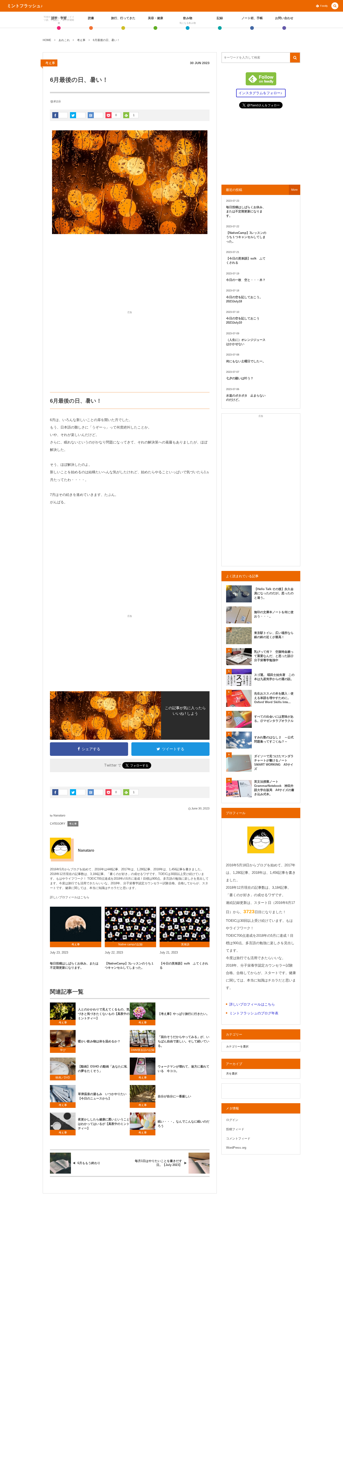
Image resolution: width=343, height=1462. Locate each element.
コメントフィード (238, 1138)
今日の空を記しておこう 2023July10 (244, 320)
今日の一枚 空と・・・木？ (246, 280)
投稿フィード (235, 1129)
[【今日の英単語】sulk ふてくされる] (185, 924)
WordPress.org (236, 1147)
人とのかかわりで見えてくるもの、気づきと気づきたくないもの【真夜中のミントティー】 (104, 1014)
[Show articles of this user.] (60, 848)
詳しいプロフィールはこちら (69, 897)
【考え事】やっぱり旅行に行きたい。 (183, 1014)
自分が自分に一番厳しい (174, 1096)
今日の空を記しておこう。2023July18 (244, 299)
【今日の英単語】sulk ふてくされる (184, 965)
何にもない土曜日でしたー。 (246, 361)
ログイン (232, 1120)
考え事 (50, 63)
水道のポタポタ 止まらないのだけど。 (246, 397)
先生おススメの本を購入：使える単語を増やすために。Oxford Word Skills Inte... (274, 698)
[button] (334, 6)
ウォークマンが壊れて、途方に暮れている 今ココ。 (183, 1069)
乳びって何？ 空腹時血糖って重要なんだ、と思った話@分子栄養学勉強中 (274, 656)
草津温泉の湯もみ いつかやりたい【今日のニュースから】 (102, 1096)
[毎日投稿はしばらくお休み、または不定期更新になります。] (75, 924)
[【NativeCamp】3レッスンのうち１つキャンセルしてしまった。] (130, 924)
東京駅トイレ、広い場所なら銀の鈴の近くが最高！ (274, 635)
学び (63, 1050)
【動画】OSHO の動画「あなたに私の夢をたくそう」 (102, 1069)
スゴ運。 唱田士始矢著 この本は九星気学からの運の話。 (274, 677)
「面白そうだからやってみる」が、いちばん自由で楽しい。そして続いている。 (183, 1041)
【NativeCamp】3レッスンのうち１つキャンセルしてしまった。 (129, 965)
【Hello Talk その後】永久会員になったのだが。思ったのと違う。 (274, 593)
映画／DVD (63, 1077)
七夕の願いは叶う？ (239, 378)
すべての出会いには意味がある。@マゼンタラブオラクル (274, 718)
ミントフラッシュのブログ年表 (253, 1013)
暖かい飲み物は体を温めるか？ (99, 1041)
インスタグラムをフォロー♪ (260, 93)
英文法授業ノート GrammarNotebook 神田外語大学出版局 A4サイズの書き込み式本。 (274, 788)
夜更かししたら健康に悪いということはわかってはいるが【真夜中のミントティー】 (104, 1124)
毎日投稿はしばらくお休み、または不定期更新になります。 (74, 965)
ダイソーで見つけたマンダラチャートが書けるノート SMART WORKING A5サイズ (274, 762)
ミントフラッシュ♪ (25, 5)
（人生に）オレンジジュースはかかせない (246, 342)
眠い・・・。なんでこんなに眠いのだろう (183, 1124)
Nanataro (59, 815)
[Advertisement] (130, 273)
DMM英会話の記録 (142, 1050)
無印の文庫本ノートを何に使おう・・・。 (274, 614)
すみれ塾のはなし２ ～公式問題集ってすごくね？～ (274, 739)
